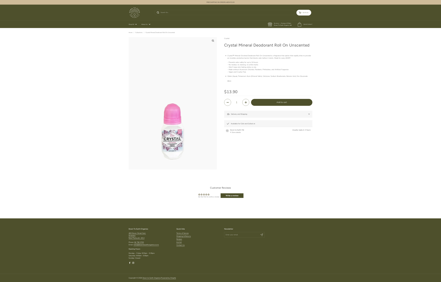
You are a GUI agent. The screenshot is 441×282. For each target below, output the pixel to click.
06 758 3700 (139, 242)
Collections (139, 32)
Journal (179, 242)
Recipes (179, 239)
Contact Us (180, 245)
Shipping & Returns (183, 236)
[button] (303, 13)
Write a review (232, 195)
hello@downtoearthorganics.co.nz (146, 245)
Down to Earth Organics (152, 278)
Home (130, 32)
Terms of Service (182, 233)
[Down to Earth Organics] (134, 12)
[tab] (235, 132)
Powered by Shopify (168, 278)
